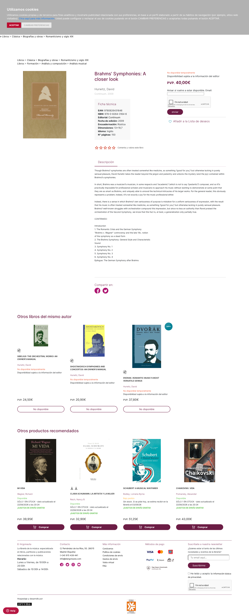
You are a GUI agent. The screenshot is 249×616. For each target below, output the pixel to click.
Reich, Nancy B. (77, 499)
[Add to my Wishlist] (170, 122)
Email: (208, 90)
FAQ (104, 566)
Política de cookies (111, 552)
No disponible (40, 409)
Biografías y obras (33, 36)
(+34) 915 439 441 (69, 555)
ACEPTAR (14, 25)
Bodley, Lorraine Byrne (134, 494)
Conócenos (108, 548)
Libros (5, 36)
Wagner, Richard (25, 494)
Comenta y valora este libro (130, 147)
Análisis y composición (54, 63)
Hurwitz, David (24, 365)
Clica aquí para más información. (37, 18)
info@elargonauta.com (70, 559)
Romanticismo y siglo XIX (59, 36)
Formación (32, 63)
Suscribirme (199, 565)
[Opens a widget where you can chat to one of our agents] (11, 611)
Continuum (114, 117)
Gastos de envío (110, 559)
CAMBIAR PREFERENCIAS (36, 25)
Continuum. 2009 (104, 93)
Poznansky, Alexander (186, 494)
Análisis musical (78, 63)
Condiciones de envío (113, 555)
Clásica (16, 36)
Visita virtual (108, 562)
